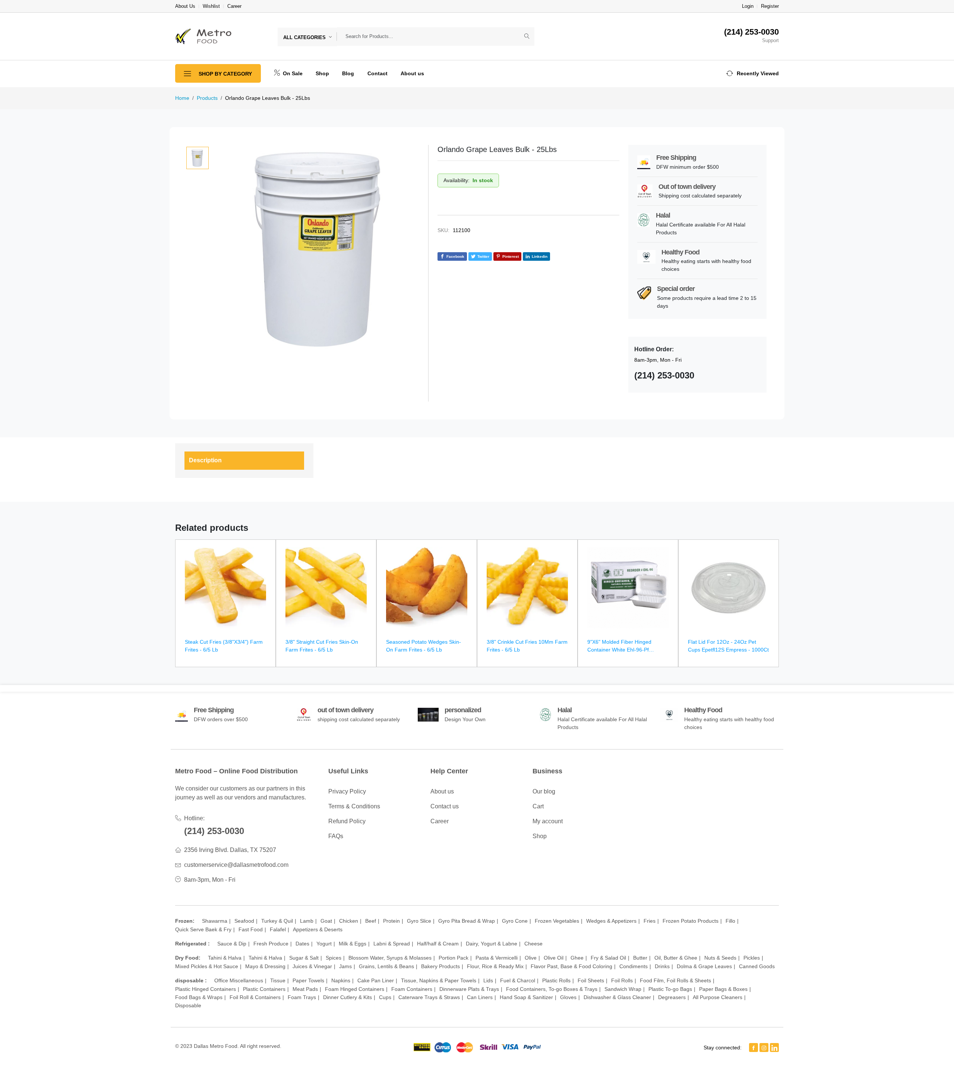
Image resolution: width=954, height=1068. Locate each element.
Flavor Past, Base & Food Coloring (571, 966)
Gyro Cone (515, 921)
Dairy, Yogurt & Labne (491, 944)
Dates (302, 944)
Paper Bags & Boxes (723, 989)
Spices (333, 958)
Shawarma (214, 921)
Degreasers (672, 997)
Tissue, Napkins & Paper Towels (438, 980)
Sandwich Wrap (622, 989)
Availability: (456, 180)
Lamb (306, 921)
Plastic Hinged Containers (205, 989)
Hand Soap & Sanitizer (526, 997)
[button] (752, 73)
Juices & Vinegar (312, 966)
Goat (326, 921)
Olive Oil (553, 958)
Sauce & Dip (231, 944)
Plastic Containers (264, 989)
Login (748, 6)
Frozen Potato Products (690, 921)
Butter (640, 958)
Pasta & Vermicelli (497, 958)
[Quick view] (267, 550)
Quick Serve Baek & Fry (203, 929)
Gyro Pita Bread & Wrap (466, 921)
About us (412, 73)
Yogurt (324, 944)
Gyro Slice (419, 921)
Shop (322, 73)
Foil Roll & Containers (255, 997)
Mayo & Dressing (265, 966)
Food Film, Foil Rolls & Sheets (675, 980)
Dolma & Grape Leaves (704, 966)
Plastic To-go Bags (670, 989)
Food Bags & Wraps (198, 997)
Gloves (568, 997)
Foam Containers (411, 989)
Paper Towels (308, 980)
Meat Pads (305, 989)
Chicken (348, 921)
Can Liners (480, 997)
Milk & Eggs (352, 944)
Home (182, 98)
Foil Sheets (591, 980)
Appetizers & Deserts (317, 929)
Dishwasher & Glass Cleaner (617, 997)
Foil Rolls (622, 980)
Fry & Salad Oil (608, 958)
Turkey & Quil (277, 921)
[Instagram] (763, 1047)
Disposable (188, 1005)
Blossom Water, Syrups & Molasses (390, 958)
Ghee (577, 958)
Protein (391, 921)
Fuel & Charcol (517, 980)
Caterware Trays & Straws (429, 997)
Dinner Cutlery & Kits (347, 997)
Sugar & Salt (304, 958)
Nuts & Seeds (720, 958)
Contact (377, 73)
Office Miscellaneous (238, 980)
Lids (488, 980)
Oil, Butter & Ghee (675, 958)
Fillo (730, 921)
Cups (385, 997)
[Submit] (526, 36)
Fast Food (250, 929)
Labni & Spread (391, 944)
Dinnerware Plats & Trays (469, 989)
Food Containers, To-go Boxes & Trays (551, 989)
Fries (650, 921)
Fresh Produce (270, 944)
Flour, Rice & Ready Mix (495, 966)
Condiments (633, 966)
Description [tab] (205, 460)
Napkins (340, 980)
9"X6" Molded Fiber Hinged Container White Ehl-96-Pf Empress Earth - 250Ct (619, 649)
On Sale (292, 73)
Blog (348, 73)
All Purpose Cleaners (717, 997)
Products (207, 98)
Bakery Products (440, 966)
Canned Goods (757, 966)
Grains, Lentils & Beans (386, 966)
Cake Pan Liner (375, 980)
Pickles (751, 958)
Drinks (662, 966)
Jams (345, 966)
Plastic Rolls (556, 980)
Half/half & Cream (438, 944)
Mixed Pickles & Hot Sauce (206, 966)
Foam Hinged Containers (354, 989)
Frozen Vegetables (557, 921)
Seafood (244, 921)
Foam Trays (302, 997)
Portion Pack (453, 958)
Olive (531, 958)
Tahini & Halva (224, 958)
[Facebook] (753, 1047)
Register (770, 6)
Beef (370, 921)
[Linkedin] (774, 1047)
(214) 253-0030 (214, 831)
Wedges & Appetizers (611, 921)
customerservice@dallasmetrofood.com (236, 865)
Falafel (278, 929)
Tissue (277, 980)
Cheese (533, 944)
